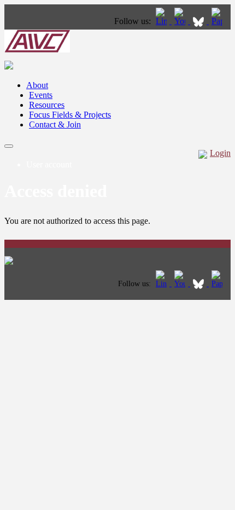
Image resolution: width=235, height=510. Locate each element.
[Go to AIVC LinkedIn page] (162, 21)
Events (40, 95)
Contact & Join (55, 124)
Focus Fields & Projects (70, 114)
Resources (46, 104)
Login (220, 153)
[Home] (37, 49)
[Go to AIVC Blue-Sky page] (199, 21)
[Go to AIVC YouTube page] (181, 21)
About (37, 85)
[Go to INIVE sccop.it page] (220, 21)
